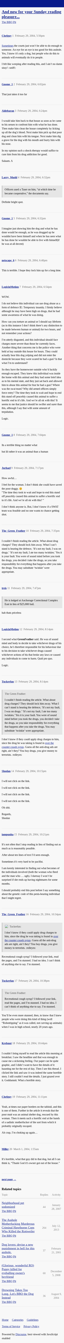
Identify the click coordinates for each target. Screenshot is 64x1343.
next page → (9, 1179)
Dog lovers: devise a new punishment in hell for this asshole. (18, 1248)
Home (5, 1319)
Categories (17, 1319)
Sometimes (7, 45)
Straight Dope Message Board (18, 3)
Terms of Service (11, 1326)
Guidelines (32, 1319)
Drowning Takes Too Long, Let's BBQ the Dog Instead (18, 1293)
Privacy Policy (31, 1326)
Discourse (21, 1334)
